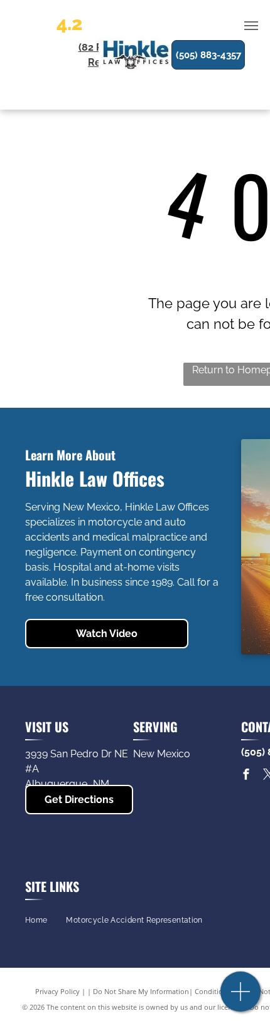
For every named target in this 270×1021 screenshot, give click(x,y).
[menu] (251, 25)
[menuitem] (36, 920)
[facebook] (246, 775)
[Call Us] (240, 998)
